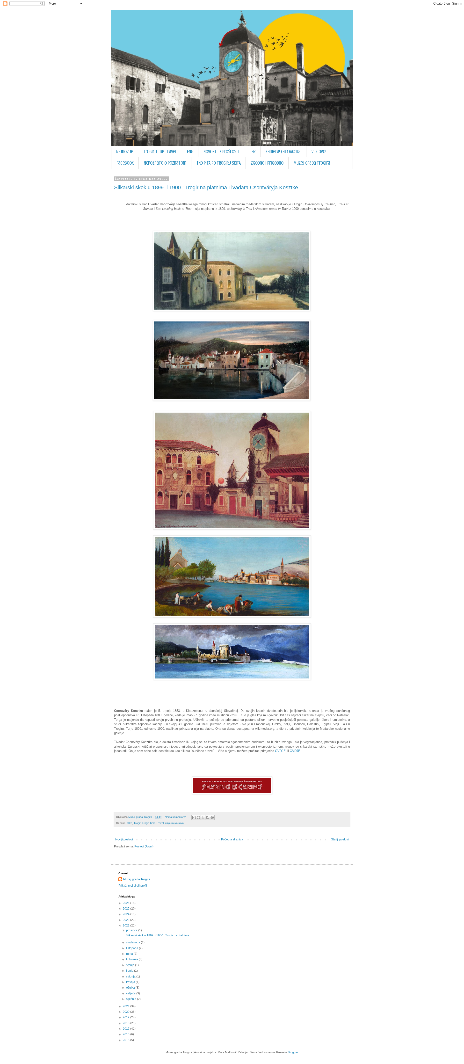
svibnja (131, 976)
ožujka (131, 987)
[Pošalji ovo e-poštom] (193, 817)
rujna (130, 953)
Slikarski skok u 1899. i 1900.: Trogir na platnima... (158, 935)
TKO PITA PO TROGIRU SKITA (218, 163)
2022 (126, 925)
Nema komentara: (176, 817)
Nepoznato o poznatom (165, 163)
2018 (126, 1023)
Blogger (293, 1052)
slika (129, 823)
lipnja (130, 970)
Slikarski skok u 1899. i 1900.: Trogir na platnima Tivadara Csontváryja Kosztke (206, 187)
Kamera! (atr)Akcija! (283, 151)
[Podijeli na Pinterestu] (212, 817)
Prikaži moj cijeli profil (132, 885)
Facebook (125, 163)
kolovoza (132, 959)
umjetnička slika (174, 823)
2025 (126, 908)
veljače (131, 993)
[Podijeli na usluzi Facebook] (207, 817)
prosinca (132, 930)
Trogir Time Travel (160, 151)
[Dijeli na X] (203, 817)
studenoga (133, 942)
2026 (126, 903)
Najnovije (124, 151)
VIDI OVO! (319, 151)
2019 (126, 1017)
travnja (131, 982)
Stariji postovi (340, 839)
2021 (126, 1006)
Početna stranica (232, 839)
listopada (132, 948)
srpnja (130, 965)
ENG (190, 151)
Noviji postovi (124, 839)
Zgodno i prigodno (267, 163)
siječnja (131, 999)
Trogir (137, 823)
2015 (126, 1040)
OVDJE (280, 751)
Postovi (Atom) (143, 846)
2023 (126, 920)
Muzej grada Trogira (312, 163)
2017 (126, 1028)
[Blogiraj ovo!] (198, 817)
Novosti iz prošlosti (221, 151)
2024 (126, 914)
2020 (126, 1011)
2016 (126, 1034)
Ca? (252, 151)
